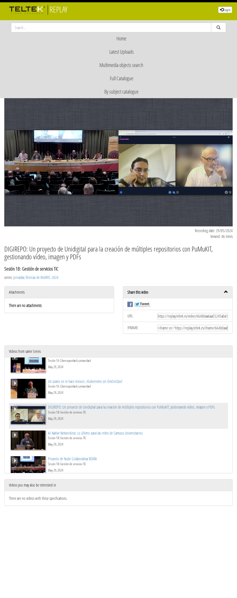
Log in (226, 9)
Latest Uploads (121, 51)
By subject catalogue (121, 91)
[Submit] (218, 27)
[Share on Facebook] (130, 304)
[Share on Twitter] (142, 304)
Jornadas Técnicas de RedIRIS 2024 (35, 277)
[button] (177, 292)
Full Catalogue (121, 78)
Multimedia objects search (121, 65)
